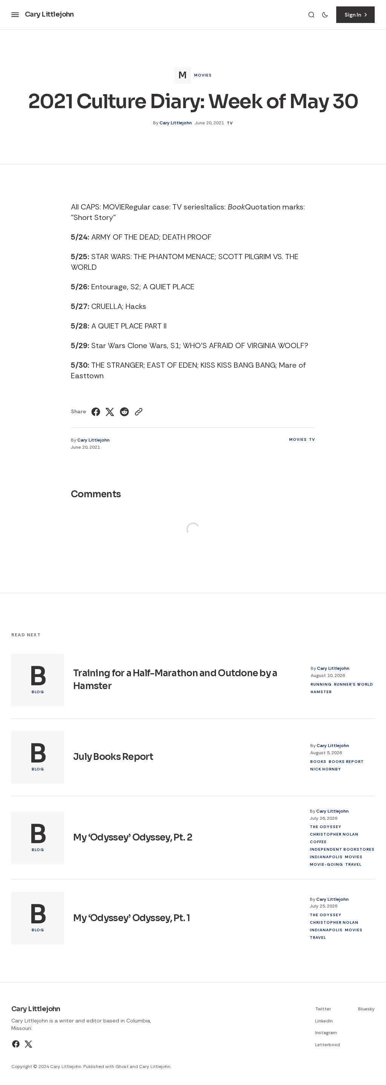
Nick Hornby (325, 769)
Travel (353, 864)
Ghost (122, 1067)
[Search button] (311, 14)
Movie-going (326, 864)
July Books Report (113, 757)
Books (318, 761)
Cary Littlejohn (175, 123)
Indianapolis (326, 856)
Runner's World (353, 684)
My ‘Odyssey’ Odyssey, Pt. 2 (133, 837)
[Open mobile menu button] (15, 14)
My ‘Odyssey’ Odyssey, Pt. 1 (131, 918)
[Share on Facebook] (96, 412)
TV (230, 123)
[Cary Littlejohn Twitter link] (27, 1043)
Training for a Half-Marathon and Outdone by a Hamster (175, 680)
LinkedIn (324, 1021)
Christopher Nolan (334, 834)
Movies (203, 75)
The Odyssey (326, 826)
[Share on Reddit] (124, 412)
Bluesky (366, 1009)
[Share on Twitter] (110, 412)
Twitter (323, 1009)
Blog (38, 691)
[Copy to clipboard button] (138, 412)
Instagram (326, 1033)
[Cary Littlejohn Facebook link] (16, 1043)
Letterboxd (327, 1045)
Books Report (346, 761)
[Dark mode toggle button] (325, 14)
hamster (321, 691)
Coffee (318, 841)
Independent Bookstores (342, 849)
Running (321, 684)
